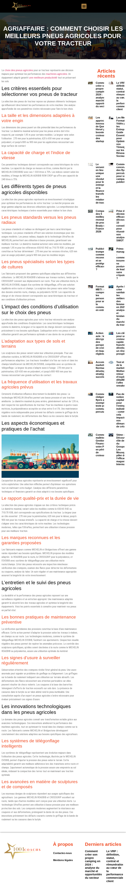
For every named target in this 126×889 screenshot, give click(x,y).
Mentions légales (63, 860)
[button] (84, 6)
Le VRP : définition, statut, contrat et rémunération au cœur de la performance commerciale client (115, 866)
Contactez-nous (62, 853)
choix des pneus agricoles (19, 70)
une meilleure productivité (43, 77)
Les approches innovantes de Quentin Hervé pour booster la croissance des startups (102, 129)
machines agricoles (56, 74)
